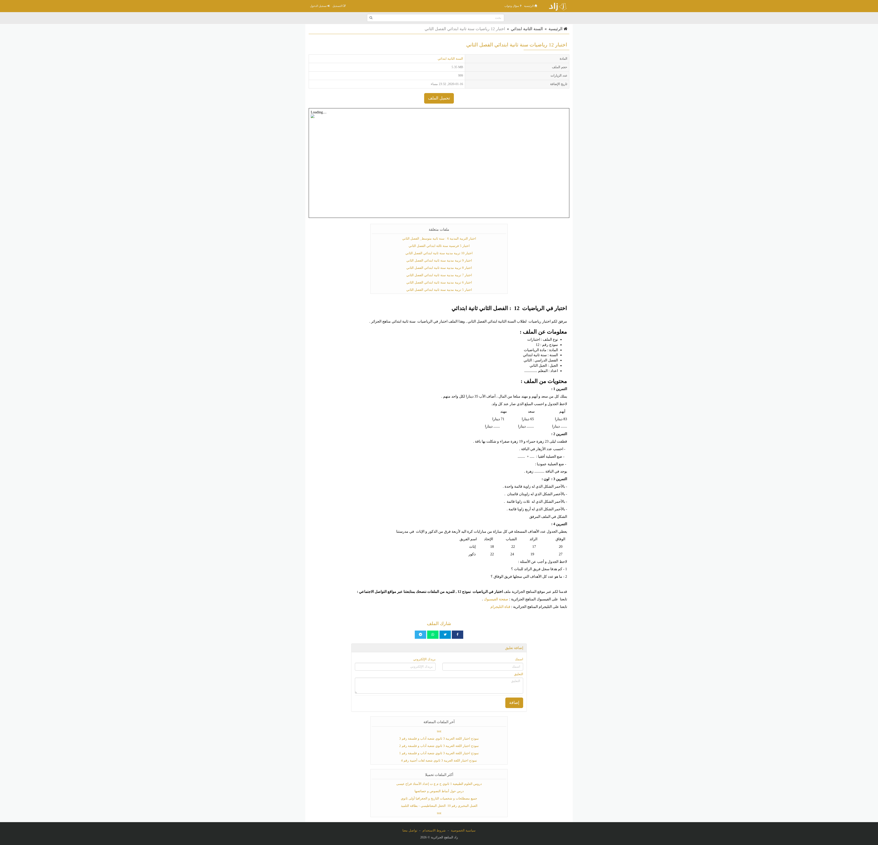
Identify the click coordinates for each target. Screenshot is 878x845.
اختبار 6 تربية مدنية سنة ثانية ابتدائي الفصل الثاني (439, 282)
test (439, 731)
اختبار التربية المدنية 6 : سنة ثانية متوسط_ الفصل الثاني (439, 238)
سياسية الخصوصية (463, 830)
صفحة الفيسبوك (496, 599)
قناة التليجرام (500, 607)
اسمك (519, 659)
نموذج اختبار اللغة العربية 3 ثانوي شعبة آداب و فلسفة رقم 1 (439, 753)
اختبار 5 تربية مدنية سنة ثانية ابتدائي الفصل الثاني (439, 289)
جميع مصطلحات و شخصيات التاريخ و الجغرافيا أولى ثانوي (439, 798)
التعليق (518, 674)
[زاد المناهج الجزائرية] (555, 6)
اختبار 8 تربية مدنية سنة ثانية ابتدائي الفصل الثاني (439, 268)
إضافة (514, 702)
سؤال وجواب (512, 6)
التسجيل (337, 6)
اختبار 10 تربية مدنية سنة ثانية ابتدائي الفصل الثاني (439, 253)
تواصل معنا (409, 830)
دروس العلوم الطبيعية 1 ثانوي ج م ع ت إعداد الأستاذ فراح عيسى (439, 784)
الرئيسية (529, 6)
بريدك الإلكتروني (424, 659)
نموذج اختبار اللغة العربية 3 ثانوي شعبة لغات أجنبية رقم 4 (439, 760)
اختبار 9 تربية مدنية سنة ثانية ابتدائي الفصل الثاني (439, 260)
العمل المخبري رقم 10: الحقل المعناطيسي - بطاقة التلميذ (439, 806)
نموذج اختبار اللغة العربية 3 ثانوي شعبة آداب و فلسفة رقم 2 (439, 746)
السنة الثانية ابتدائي (527, 29)
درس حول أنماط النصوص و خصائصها (439, 791)
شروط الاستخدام (434, 830)
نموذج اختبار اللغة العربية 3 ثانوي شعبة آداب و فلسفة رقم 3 (439, 738)
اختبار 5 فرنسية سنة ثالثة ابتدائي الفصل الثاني (439, 246)
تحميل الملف (439, 98)
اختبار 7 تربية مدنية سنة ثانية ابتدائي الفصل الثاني (439, 275)
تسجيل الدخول (318, 6)
